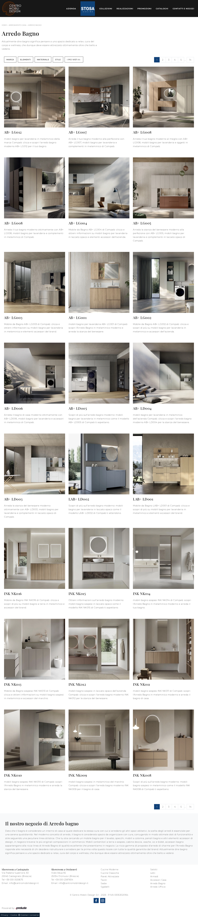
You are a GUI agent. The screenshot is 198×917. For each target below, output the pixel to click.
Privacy (4, 915)
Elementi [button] (25, 59)
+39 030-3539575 (14, 879)
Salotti (154, 869)
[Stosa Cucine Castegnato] (87, 8)
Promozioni (144, 8)
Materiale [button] (43, 59)
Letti (152, 873)
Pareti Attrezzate (110, 876)
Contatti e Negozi (183, 8)
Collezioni (105, 8)
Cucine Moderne (109, 869)
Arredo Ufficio (158, 886)
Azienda (71, 8)
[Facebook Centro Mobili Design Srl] (96, 900)
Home (4, 25)
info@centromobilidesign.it (24, 883)
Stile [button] (58, 59)
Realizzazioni (125, 8)
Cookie (13, 915)
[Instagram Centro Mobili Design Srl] (102, 900)
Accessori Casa (158, 880)
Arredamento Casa (17, 25)
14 (190, 59)
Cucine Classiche (110, 873)
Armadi (154, 876)
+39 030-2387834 (64, 879)
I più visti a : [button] (74, 59)
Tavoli (104, 880)
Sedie (104, 883)
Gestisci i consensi (30, 915)
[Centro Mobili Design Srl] (12, 8)
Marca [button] (10, 59)
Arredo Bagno (34, 25)
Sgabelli (105, 886)
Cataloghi (162, 8)
